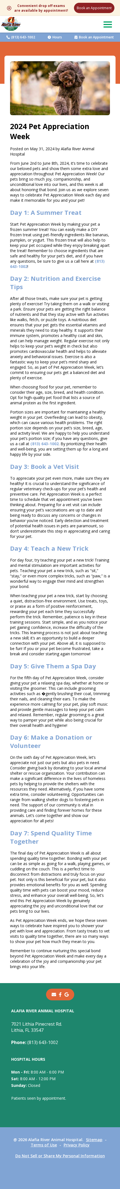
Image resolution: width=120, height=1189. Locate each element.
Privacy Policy (77, 1145)
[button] (108, 24)
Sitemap (94, 1139)
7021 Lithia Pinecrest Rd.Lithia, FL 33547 (36, 1027)
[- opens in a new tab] (60, 994)
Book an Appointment (94, 8)
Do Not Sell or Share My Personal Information (60, 1155)
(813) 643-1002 (23, 37)
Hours (57, 37)
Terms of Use (44, 1145)
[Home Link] (11, 24)
